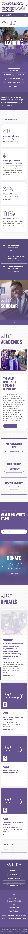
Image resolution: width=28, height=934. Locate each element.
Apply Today (14, 871)
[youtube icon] (6, 15)
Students (18, 918)
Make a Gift (14, 874)
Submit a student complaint (14, 882)
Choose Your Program (9, 527)
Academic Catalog (14, 878)
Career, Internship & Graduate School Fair (10, 771)
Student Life (14, 886)
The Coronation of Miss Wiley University (13, 823)
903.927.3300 (14, 907)
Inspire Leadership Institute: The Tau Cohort (13, 718)
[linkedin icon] (9, 15)
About (4, 915)
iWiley (24, 918)
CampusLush (14, 922)
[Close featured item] (26, 92)
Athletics (11, 918)
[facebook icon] (2, 15)
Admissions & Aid (20, 915)
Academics (10, 915)
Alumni (4, 918)
